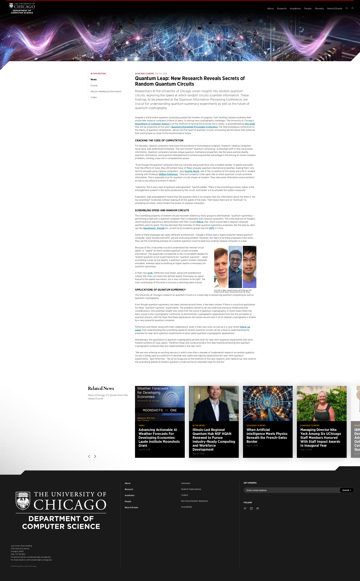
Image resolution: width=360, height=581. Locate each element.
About (270, 8)
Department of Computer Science (152, 123)
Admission (185, 483)
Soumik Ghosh (192, 171)
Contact (184, 495)
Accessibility (186, 506)
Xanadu (161, 228)
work (150, 272)
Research (281, 8)
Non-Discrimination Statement (194, 501)
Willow (199, 221)
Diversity (319, 8)
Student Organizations (191, 489)
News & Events (334, 8)
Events (94, 85)
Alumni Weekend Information (106, 91)
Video (94, 97)
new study (250, 123)
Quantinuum (149, 228)
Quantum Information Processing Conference (194, 126)
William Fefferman (168, 174)
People (307, 8)
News (94, 79)
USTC (211, 228)
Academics (295, 8)
